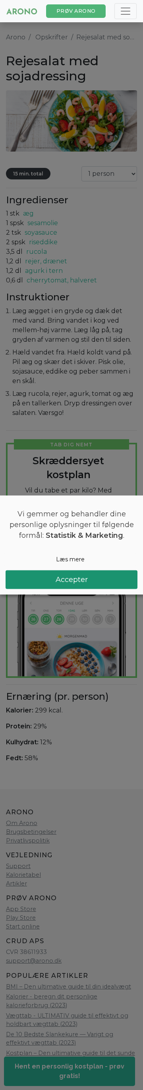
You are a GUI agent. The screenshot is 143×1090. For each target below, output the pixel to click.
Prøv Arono (76, 11)
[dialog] (71, 545)
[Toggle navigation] (125, 11)
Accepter (72, 579)
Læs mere (70, 559)
